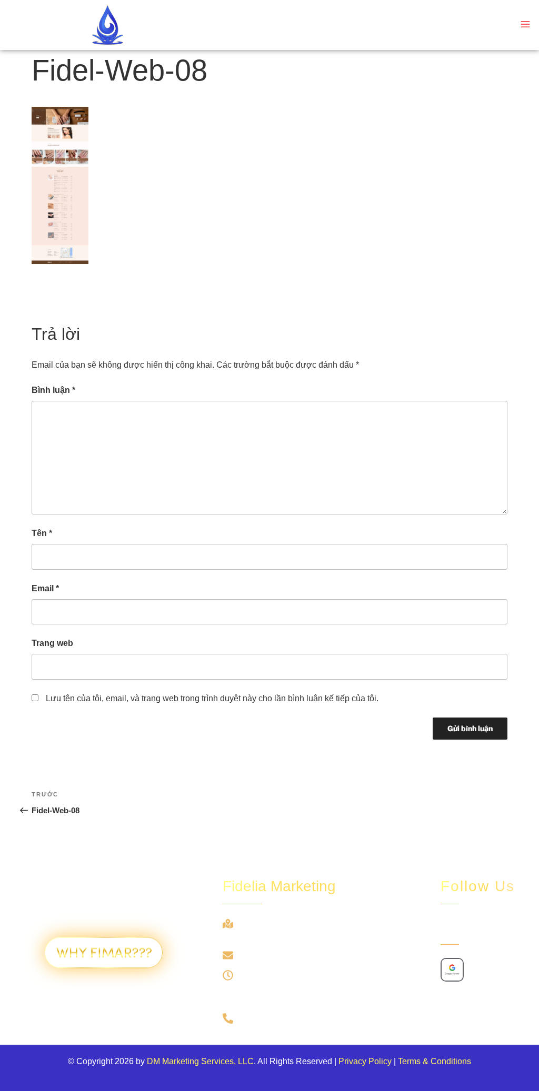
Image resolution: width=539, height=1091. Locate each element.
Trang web (52, 643)
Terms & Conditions (434, 1061)
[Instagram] (474, 926)
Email (45, 588)
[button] (525, 25)
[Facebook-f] (450, 926)
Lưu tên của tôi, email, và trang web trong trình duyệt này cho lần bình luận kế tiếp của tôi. (212, 698)
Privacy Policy (365, 1061)
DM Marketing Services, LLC (200, 1061)
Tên (42, 533)
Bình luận (53, 390)
